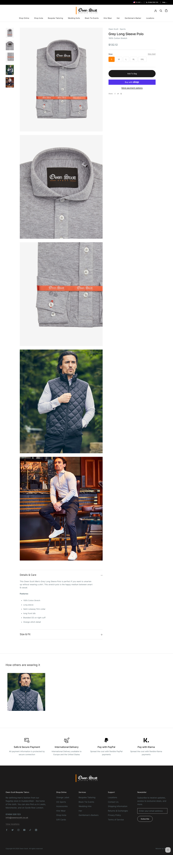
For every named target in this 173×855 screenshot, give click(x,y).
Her (118, 18)
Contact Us (113, 802)
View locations (12, 824)
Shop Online (24, 18)
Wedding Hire (85, 806)
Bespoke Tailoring (55, 18)
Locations (150, 18)
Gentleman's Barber (133, 18)
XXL (142, 59)
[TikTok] (30, 829)
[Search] (161, 10)
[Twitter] (118, 93)
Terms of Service (116, 819)
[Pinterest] (121, 93)
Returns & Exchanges (118, 811)
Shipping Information (117, 806)
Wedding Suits (74, 18)
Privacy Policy (114, 815)
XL (134, 59)
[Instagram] (18, 829)
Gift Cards (61, 819)
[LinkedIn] (36, 829)
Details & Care (28, 574)
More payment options (132, 88)
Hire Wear (108, 18)
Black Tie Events (92, 18)
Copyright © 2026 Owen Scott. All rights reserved (24, 848)
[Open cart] (166, 10)
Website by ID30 (161, 848)
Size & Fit (25, 634)
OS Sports (61, 802)
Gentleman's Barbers (89, 815)
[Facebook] (115, 93)
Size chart (152, 54)
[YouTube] (24, 829)
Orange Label (62, 797)
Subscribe (145, 819)
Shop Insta (38, 18)
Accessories (62, 806)
